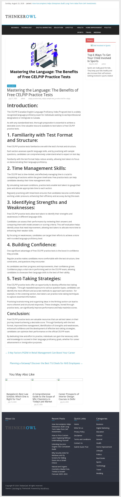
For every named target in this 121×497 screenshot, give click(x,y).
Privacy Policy (79, 432)
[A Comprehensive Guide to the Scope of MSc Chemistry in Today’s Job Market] (44, 380)
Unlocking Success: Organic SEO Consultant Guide (61, 446)
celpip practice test (34, 99)
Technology (26, 27)
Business (15, 27)
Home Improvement (94, 27)
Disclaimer (78, 435)
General (99, 439)
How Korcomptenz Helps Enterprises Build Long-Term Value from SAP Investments (64, 3)
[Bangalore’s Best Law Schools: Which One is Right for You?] (17, 380)
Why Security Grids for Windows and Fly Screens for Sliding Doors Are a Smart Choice (60, 458)
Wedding (97, 32)
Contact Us (78, 443)
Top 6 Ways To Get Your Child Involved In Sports (99, 58)
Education (58, 27)
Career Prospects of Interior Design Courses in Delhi (69, 397)
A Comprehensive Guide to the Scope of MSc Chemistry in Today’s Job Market (44, 398)
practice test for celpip (62, 99)
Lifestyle (69, 27)
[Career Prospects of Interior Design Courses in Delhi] (70, 380)
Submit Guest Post (81, 447)
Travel (88, 32)
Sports (80, 32)
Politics (107, 27)
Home (76, 424)
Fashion (99, 435)
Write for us (78, 428)
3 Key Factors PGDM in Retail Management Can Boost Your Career (40, 352)
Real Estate (100, 458)
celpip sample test (48, 99)
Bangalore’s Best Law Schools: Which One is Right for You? (17, 397)
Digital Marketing (44, 27)
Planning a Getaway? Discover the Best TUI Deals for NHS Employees (46, 363)
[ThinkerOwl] (7, 27)
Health (80, 27)
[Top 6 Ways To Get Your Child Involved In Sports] (100, 45)
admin (23, 99)
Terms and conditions (82, 439)
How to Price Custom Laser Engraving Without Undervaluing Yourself (61, 437)
